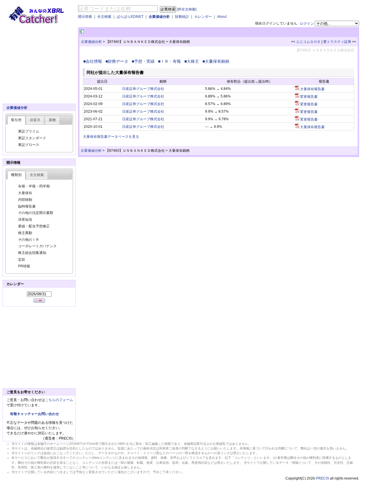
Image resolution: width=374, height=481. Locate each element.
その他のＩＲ (28, 240)
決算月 (35, 120)
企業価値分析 (159, 17)
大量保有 (25, 193)
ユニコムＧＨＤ (308, 42)
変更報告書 (308, 97)
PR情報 (24, 266)
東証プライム (28, 131)
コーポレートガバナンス (37, 246)
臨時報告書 (27, 206)
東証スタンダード (32, 138)
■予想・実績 (144, 61)
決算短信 (25, 219)
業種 (52, 120)
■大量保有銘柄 (217, 61)
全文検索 (104, 17)
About (221, 17)
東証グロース (28, 145)
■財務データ (118, 61)
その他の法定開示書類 (35, 213)
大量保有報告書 (312, 89)
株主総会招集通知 (32, 253)
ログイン (307, 24)
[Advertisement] (153, 31)
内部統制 (25, 200)
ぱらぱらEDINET (130, 17)
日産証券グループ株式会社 (143, 89)
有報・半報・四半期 (34, 186)
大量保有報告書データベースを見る (111, 137)
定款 (21, 259)
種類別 (16, 175)
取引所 (16, 120)
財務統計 (182, 17)
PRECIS (322, 478)
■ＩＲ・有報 (170, 61)
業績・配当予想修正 (34, 226)
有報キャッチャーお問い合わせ (34, 414)
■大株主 (192, 61)
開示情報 (85, 17)
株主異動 (25, 233)
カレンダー (203, 17)
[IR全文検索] (186, 9)
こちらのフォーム (59, 400)
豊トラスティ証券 (337, 42)
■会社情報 (93, 61)
